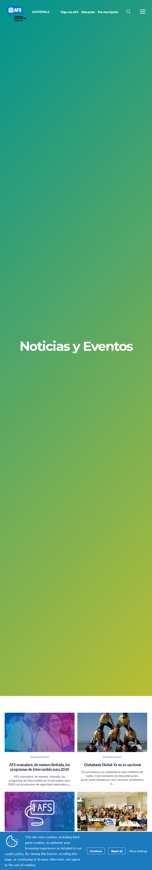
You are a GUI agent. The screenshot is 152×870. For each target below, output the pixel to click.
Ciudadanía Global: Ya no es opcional (112, 764)
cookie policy (14, 853)
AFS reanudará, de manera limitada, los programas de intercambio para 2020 (39, 767)
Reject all (117, 851)
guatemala (16, 13)
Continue (96, 851)
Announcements (39, 757)
